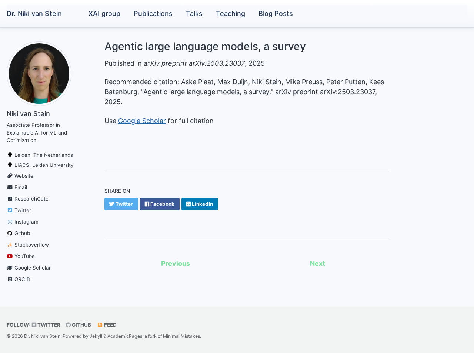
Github (21, 233)
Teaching (230, 13)
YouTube (24, 256)
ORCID (21, 279)
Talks (194, 13)
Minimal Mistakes (181, 336)
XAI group (104, 13)
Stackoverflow (31, 245)
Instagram (26, 222)
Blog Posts (275, 13)
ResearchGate (31, 199)
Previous (175, 263)
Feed (110, 325)
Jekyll (96, 336)
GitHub (81, 325)
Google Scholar (32, 268)
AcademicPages (124, 336)
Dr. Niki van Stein (34, 13)
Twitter (22, 210)
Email (20, 187)
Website (23, 176)
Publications (153, 13)
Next (317, 263)
